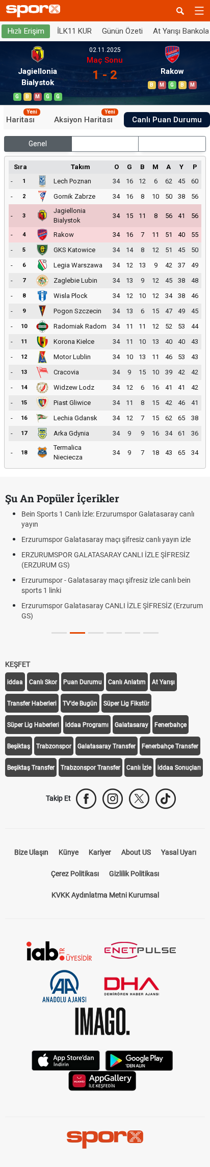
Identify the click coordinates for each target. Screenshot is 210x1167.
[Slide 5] (151, 633)
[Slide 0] (59, 633)
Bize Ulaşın (31, 852)
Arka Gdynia (71, 433)
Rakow (64, 234)
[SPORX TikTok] (165, 799)
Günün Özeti (122, 31)
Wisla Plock (71, 296)
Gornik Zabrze (74, 196)
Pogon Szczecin (77, 311)
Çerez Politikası (75, 874)
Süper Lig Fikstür (126, 703)
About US (136, 852)
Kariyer (100, 852)
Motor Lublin (72, 357)
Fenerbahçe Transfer (170, 746)
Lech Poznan (72, 181)
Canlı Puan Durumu (167, 119)
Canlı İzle (138, 767)
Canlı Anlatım (127, 682)
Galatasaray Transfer (106, 746)
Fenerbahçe (170, 724)
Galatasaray (131, 724)
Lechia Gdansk (75, 418)
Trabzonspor (53, 746)
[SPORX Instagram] (112, 799)
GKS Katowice (74, 250)
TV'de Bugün (80, 703)
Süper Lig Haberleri (33, 724)
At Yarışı (163, 682)
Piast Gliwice (72, 402)
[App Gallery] (102, 1080)
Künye (68, 852)
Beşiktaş (18, 746)
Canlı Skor (43, 682)
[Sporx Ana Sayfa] (35, 11)
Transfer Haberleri (32, 703)
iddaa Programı (87, 724)
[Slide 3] (114, 633)
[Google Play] (139, 1060)
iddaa (15, 682)
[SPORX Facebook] (86, 799)
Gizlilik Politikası (134, 874)
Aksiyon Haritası (84, 118)
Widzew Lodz (74, 387)
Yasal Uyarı (178, 852)
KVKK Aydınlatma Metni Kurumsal (105, 895)
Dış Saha (172, 144)
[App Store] (66, 1060)
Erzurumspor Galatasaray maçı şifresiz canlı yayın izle (106, 539)
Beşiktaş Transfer (31, 767)
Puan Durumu (82, 682)
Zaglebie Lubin (75, 280)
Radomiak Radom (80, 326)
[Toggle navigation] (199, 10)
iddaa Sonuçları (179, 767)
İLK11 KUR (74, 31)
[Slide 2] (95, 633)
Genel (38, 144)
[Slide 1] (77, 633)
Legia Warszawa (78, 265)
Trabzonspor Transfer (90, 767)
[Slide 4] (132, 633)
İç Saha (105, 144)
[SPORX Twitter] (139, 799)
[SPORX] (105, 1139)
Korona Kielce (74, 341)
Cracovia (66, 372)
